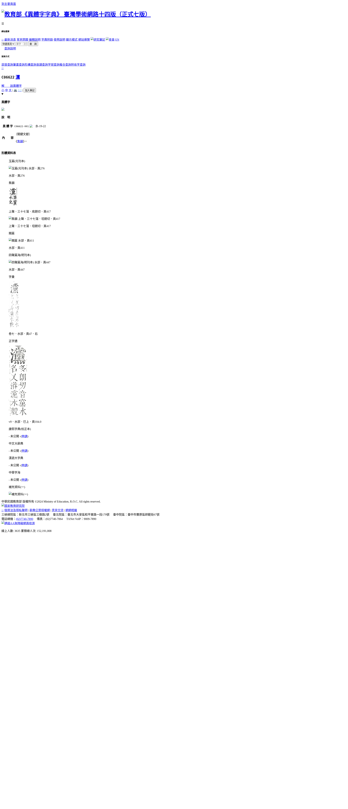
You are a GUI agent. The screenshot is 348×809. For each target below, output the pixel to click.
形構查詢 (30, 64)
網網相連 (71, 510)
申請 (24, 436)
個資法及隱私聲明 (16, 510)
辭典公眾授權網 (40, 510)
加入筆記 (29, 90)
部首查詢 (7, 64)
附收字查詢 (78, 64)
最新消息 (10, 39)
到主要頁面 (8, 3)
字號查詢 (53, 64)
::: (2, 39)
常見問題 (22, 39)
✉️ (20, 90)
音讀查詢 (42, 64)
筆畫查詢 (19, 64)
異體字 (17, 85)
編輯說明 (35, 39)
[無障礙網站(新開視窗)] (18, 523)
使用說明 (59, 39)
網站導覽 (84, 39)
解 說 (7, 85)
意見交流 (57, 510)
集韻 (20, 141)
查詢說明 (10, 48)
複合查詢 (65, 64)
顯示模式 (72, 39)
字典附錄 (47, 39)
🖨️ (15, 90)
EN (117, 39)
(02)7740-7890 (24, 518)
